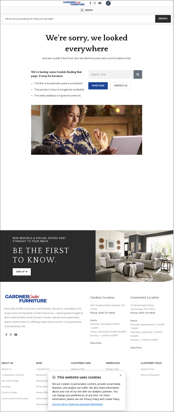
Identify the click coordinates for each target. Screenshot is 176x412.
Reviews (6, 387)
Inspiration (113, 363)
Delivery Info (77, 369)
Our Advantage (10, 381)
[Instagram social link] (94, 3)
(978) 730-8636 (106, 313)
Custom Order (9, 392)
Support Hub (147, 369)
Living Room (43, 369)
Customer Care (81, 363)
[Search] (138, 74)
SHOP (39, 363)
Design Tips (112, 369)
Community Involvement (15, 398)
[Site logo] (74, 3)
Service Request (150, 375)
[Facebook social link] (90, 3)
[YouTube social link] (99, 3)
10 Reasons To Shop (12, 375)
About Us (7, 363)
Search (163, 18)
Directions (95, 343)
